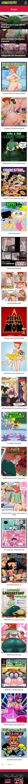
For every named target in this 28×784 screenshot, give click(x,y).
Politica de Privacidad (11, 776)
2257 (21, 776)
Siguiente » (10, 764)
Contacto (5, 775)
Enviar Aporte (20, 775)
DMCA (12, 775)
